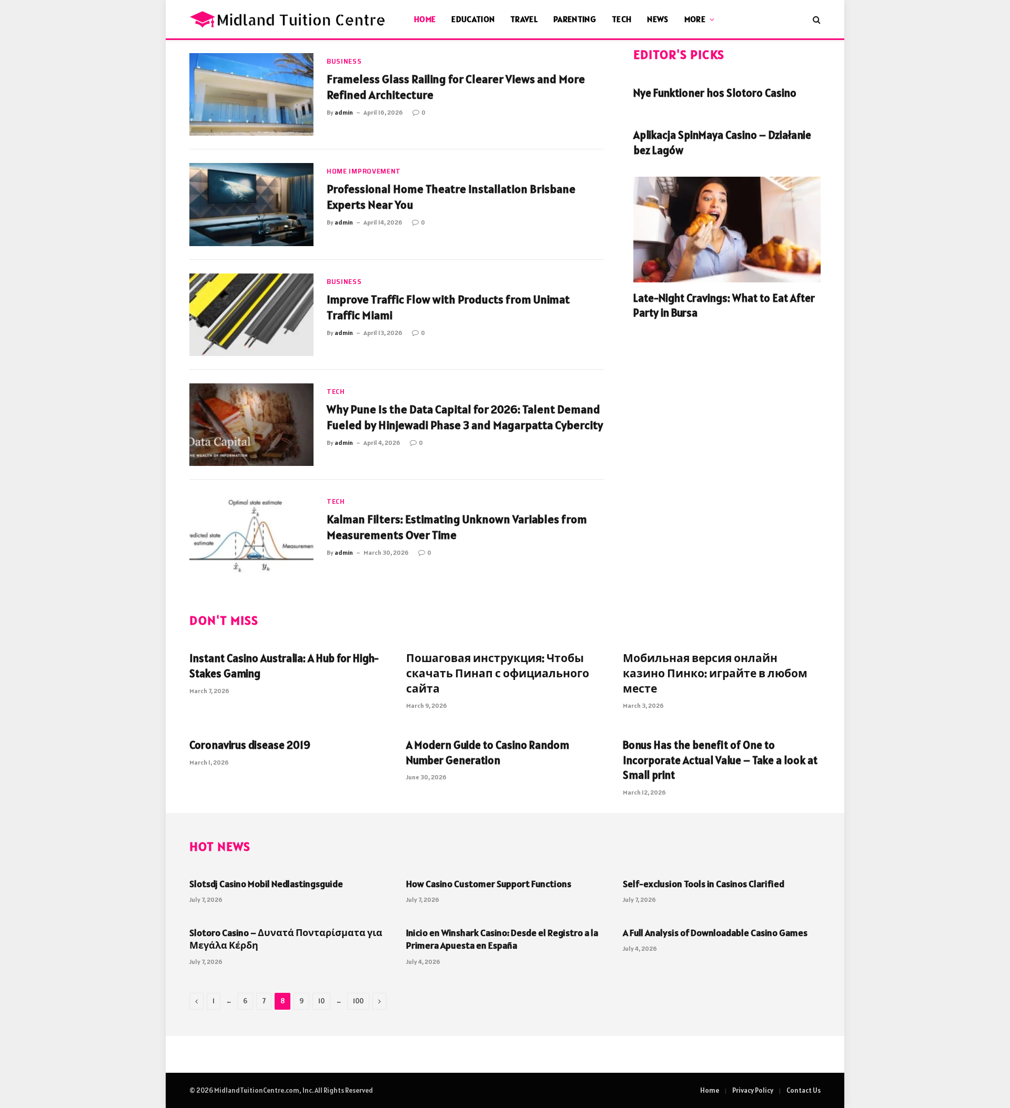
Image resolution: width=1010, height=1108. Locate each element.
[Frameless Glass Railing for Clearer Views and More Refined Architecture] (251, 94)
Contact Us (803, 1090)
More (694, 19)
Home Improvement (364, 171)
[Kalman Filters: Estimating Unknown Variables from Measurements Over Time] (251, 534)
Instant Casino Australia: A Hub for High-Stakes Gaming (284, 665)
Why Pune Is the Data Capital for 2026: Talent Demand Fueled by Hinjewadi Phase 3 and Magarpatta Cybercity (465, 417)
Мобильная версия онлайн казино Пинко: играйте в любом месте (715, 673)
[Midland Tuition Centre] (288, 19)
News (657, 19)
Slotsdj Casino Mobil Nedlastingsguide (266, 884)
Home (425, 19)
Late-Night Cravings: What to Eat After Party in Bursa (724, 305)
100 (358, 1001)
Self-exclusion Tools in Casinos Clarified (703, 884)
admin (344, 112)
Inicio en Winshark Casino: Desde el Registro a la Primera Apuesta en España (502, 939)
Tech (621, 19)
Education (472, 19)
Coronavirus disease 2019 (249, 745)
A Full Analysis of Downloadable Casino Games (715, 933)
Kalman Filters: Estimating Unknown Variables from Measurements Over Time (457, 527)
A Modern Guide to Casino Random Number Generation (487, 752)
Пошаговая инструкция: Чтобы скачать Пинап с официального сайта (497, 673)
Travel (524, 19)
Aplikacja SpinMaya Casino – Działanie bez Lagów (722, 142)
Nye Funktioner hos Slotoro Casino (714, 93)
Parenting (574, 19)
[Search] (816, 19)
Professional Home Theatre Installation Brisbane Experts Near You (451, 196)
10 (321, 1001)
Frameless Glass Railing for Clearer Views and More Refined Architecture (456, 87)
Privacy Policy (752, 1090)
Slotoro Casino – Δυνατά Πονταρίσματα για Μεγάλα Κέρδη (285, 939)
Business (344, 61)
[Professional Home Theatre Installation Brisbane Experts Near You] (251, 204)
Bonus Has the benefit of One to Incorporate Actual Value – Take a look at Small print (720, 760)
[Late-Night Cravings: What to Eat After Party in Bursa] (727, 229)
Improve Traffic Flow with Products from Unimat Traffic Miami (448, 307)
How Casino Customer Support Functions (488, 884)
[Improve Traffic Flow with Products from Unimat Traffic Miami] (251, 314)
